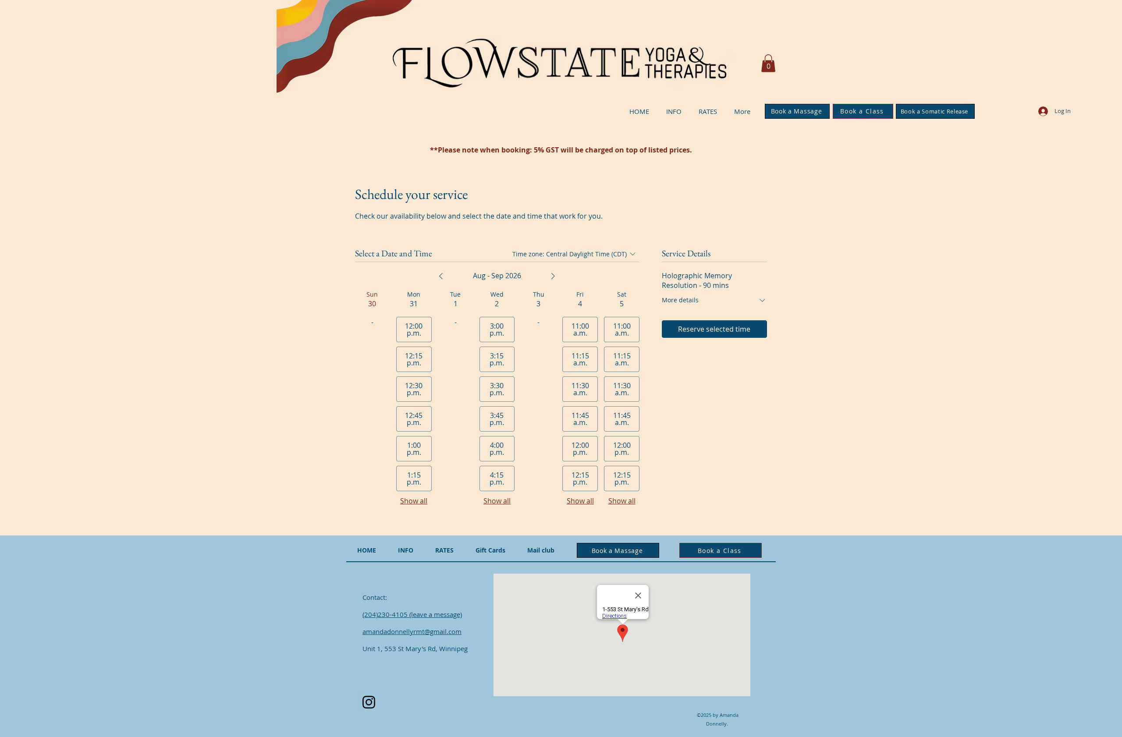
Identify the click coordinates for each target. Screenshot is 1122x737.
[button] (768, 63)
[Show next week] (553, 276)
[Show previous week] (441, 276)
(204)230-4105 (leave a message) (412, 614)
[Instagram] (368, 702)
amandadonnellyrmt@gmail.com (412, 631)
